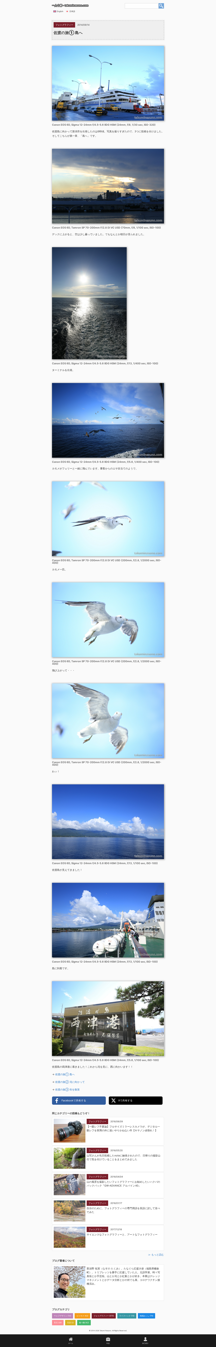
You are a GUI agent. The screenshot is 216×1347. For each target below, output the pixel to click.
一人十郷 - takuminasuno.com (70, 5)
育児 (56, 1322)
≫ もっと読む (156, 1254)
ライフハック (125, 1316)
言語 (69, 1322)
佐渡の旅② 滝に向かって (70, 1081)
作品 (108, 1343)
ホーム (70, 1343)
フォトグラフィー (101, 1316)
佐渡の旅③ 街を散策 (67, 1089)
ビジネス (80, 1316)
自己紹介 (145, 1343)
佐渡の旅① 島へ (65, 1074)
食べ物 (82, 1322)
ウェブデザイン (60, 1316)
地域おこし (144, 1316)
